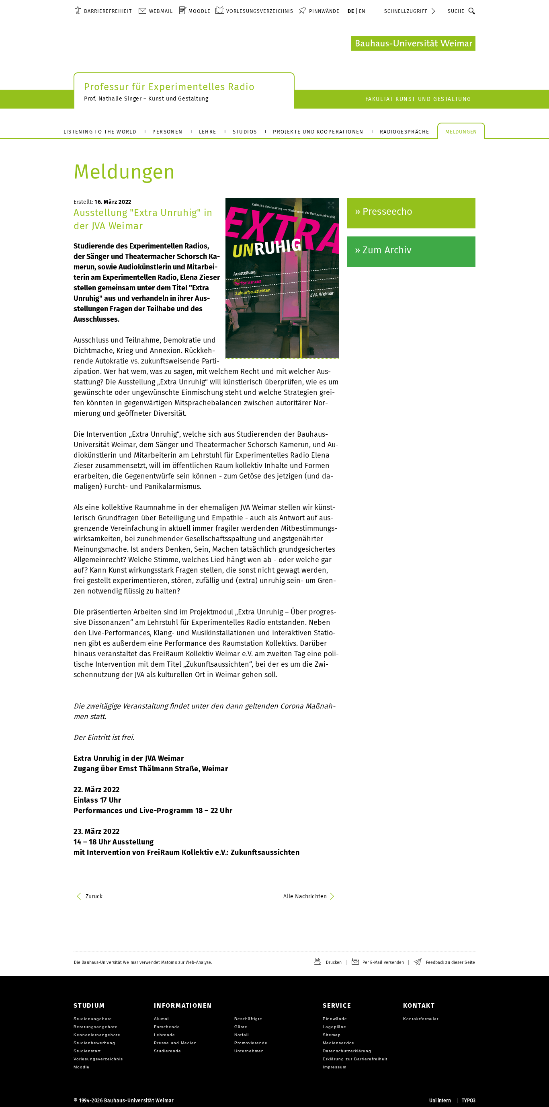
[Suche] (472, 11)
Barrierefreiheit (108, 11)
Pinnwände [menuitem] (324, 11)
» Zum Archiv (383, 250)
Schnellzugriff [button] (406, 11)
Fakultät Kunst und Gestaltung (418, 99)
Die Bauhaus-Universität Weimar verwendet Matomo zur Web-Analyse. (143, 962)
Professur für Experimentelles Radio (169, 86)
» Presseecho (383, 211)
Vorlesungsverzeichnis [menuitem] (259, 11)
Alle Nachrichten (305, 896)
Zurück (94, 896)
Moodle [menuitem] (199, 11)
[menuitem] (103, 11)
